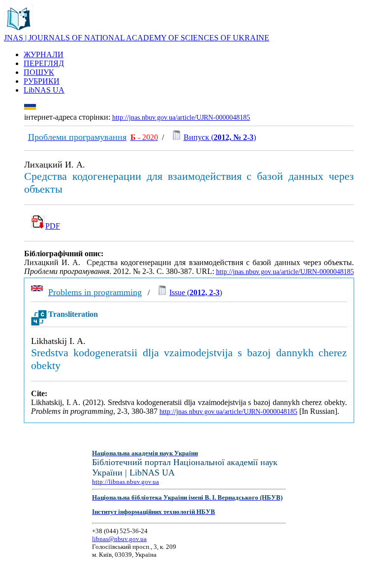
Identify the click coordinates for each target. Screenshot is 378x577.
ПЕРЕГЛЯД (44, 63)
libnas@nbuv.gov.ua (119, 539)
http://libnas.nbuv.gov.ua (125, 481)
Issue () (195, 292)
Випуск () (220, 137)
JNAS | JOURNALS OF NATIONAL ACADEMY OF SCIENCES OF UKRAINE (136, 38)
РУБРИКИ (42, 81)
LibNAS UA (44, 90)
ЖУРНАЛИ (43, 54)
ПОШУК (39, 72)
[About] (18, 31)
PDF (52, 226)
